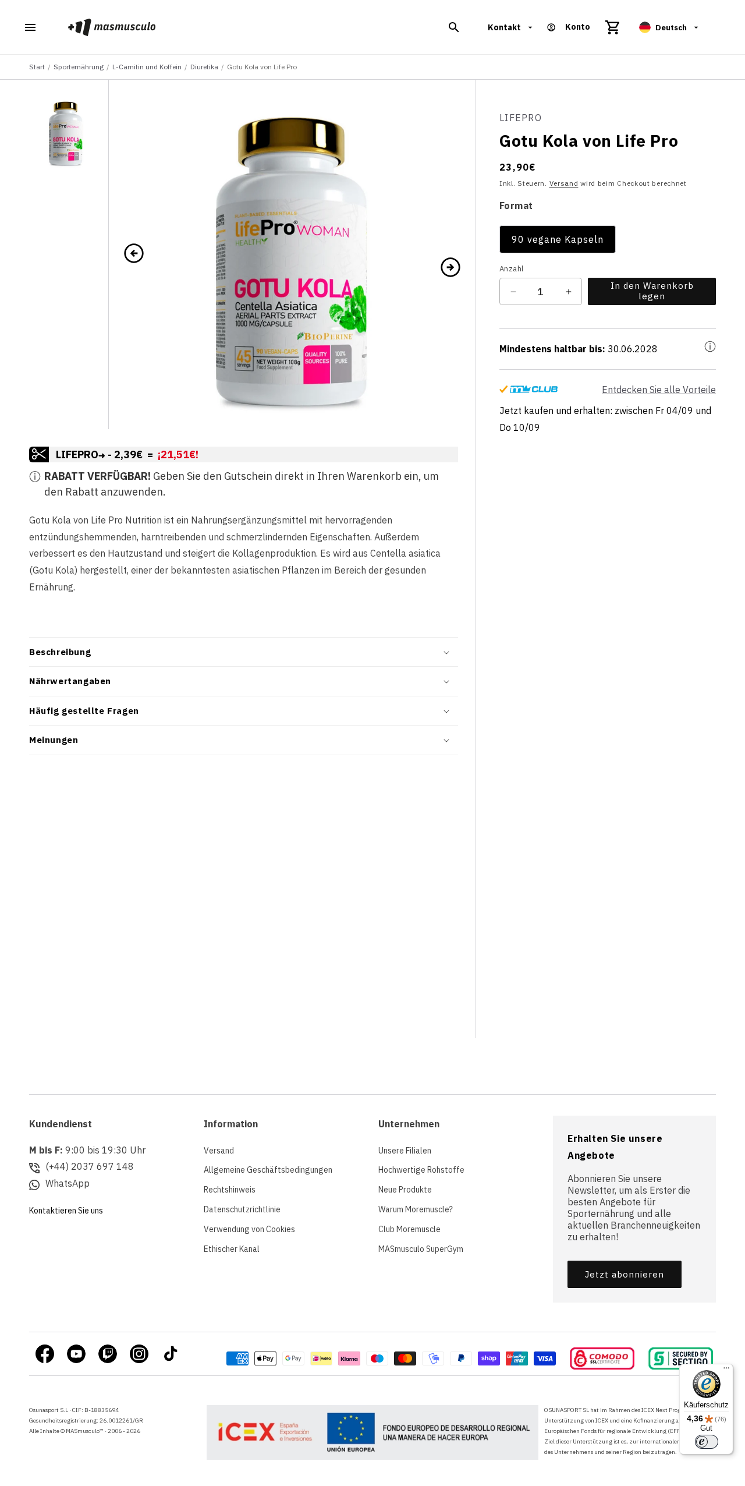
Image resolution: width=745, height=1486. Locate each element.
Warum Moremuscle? (415, 1209)
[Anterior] (133, 254)
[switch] (706, 1442)
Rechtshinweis (230, 1189)
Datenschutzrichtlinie (242, 1209)
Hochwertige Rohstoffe (421, 1170)
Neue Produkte (405, 1189)
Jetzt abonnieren (624, 1274)
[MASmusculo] (112, 27)
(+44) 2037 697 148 (89, 1166)
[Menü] (726, 1371)
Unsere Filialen (404, 1150)
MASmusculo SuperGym (420, 1249)
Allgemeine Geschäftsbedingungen (268, 1170)
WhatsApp (67, 1183)
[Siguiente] (450, 266)
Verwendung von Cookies (249, 1229)
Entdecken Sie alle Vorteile (659, 389)
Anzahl (511, 269)
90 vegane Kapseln (558, 239)
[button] (454, 27)
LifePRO (520, 117)
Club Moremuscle (409, 1229)
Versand (564, 183)
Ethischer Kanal (232, 1249)
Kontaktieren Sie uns (66, 1210)
